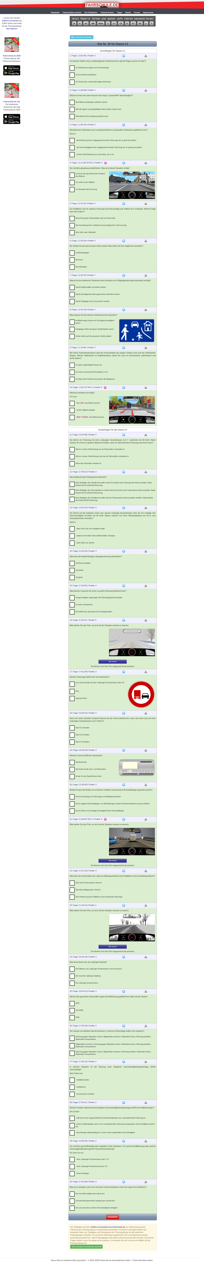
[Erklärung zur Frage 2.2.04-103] (124, 507)
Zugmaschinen (81, 698)
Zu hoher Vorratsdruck (84, 605)
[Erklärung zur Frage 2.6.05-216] (124, 750)
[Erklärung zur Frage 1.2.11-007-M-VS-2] (124, 162)
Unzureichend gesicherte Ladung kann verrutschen (95, 1201)
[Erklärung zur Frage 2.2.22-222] (124, 551)
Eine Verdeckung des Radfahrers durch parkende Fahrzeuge (99, 897)
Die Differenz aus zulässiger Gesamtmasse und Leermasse (99, 969)
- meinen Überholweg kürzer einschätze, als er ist (95, 154)
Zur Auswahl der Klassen (82, 37)
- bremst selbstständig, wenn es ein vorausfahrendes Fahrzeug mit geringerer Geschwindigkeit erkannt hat (115, 1125)
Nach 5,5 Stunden (82, 735)
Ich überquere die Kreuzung (86, 189)
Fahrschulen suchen (72, 13)
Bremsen (79, 260)
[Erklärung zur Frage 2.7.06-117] (124, 1102)
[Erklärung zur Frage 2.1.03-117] (124, 620)
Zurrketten (79, 570)
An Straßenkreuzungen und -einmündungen (92, 68)
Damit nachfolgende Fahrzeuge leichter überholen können (98, 294)
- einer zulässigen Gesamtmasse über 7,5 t (92, 1159)
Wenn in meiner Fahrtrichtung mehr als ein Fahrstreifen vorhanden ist (102, 456)
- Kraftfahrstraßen (82, 1080)
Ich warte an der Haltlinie (85, 182)
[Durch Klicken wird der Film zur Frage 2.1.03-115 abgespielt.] (132, 927)
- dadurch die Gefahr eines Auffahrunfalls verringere (95, 536)
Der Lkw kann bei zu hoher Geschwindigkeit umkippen (96, 1208)
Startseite (55, 13)
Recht (128, 13)
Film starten (113, 661)
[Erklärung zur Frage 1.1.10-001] (124, 347)
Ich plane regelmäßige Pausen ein (89, 365)
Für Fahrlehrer (91, 13)
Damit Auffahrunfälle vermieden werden (91, 287)
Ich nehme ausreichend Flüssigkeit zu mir (92, 372)
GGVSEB (79, 1010)
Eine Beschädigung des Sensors (88, 890)
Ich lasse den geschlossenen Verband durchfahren (90, 175)
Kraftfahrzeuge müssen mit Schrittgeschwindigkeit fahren (95, 321)
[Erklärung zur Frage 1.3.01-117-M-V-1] (124, 387)
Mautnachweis (81, 762)
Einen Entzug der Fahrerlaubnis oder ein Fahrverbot (95, 218)
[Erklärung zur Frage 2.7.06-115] (124, 1061)
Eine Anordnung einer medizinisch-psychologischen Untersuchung (101, 225)
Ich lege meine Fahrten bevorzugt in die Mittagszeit (95, 379)
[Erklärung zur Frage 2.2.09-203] (124, 784)
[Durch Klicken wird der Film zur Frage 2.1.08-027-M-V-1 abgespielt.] (132, 841)
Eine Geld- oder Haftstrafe (86, 232)
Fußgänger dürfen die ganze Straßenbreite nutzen (95, 329)
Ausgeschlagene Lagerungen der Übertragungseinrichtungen (99, 597)
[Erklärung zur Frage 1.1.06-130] (124, 124)
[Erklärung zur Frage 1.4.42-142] (124, 309)
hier (144, 1260)
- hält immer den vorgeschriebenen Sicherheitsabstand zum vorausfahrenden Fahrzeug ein (110, 1118)
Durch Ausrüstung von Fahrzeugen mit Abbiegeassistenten (98, 797)
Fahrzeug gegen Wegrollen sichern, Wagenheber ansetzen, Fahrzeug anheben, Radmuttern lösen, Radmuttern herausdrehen (113, 1053)
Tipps (119, 13)
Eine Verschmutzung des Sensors (89, 883)
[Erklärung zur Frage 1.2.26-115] (124, 275)
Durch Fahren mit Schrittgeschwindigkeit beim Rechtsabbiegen (100, 811)
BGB (77, 1017)
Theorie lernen (107, 13)
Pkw (77, 691)
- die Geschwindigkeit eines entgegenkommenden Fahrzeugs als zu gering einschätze (109, 147)
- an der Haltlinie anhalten (85, 410)
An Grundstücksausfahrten (86, 75)
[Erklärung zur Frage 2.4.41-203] (124, 671)
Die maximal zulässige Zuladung (88, 976)
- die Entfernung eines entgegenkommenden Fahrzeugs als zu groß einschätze (106, 140)
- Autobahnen (81, 1087)
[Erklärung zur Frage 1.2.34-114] (124, 203)
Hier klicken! (11, 29)
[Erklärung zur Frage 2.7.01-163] (124, 870)
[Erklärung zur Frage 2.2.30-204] (124, 1141)
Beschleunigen (81, 267)
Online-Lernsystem (10, 21)
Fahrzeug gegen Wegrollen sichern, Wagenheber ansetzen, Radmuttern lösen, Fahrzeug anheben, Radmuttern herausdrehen (113, 1038)
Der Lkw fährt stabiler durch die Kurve (90, 1194)
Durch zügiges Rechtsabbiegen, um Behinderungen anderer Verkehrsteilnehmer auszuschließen (113, 804)
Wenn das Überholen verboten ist (88, 463)
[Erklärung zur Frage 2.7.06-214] (124, 471)
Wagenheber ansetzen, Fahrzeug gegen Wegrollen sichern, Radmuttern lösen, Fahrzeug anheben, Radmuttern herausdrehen (113, 1045)
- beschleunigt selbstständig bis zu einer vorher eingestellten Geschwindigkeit (105, 1132)
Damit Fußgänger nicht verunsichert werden (92, 301)
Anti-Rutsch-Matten (83, 563)
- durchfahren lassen (90, 417)
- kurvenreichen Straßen (85, 1094)
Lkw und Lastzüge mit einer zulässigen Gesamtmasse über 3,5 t (100, 683)
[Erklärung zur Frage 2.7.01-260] (124, 1181)
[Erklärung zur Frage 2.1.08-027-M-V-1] (124, 819)
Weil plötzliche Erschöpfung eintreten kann (92, 116)
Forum (137, 13)
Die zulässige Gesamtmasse (87, 983)
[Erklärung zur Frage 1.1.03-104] (124, 240)
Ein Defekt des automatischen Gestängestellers (94, 612)
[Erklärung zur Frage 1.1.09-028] (124, 90)
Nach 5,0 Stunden (82, 728)
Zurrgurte (79, 577)
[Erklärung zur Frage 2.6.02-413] (124, 991)
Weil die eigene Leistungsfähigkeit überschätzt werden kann (98, 109)
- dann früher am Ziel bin (85, 543)
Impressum (148, 13)
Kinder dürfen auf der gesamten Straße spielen (93, 336)
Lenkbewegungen (82, 253)
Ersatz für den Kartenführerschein (89, 776)
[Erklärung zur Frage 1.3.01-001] (124, 55)
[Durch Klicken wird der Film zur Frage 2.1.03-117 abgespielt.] (132, 642)
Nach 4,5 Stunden (82, 742)
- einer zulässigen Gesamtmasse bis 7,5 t (92, 1166)
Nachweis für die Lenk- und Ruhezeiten (91, 769)
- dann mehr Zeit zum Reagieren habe (90, 529)
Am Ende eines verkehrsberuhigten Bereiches (93, 82)
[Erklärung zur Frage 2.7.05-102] (124, 1025)
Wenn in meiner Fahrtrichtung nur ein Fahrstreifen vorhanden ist (100, 449)
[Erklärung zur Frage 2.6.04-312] (124, 713)
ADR (77, 1003)
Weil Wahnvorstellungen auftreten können (91, 102)
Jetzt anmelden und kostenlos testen (86, 1247)
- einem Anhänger (82, 1173)
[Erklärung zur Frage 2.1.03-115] (124, 905)
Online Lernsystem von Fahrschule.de (108, 1227)
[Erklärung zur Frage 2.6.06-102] (124, 957)
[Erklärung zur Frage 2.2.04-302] (124, 434)
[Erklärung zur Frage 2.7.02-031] (124, 585)
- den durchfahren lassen (88, 403)
